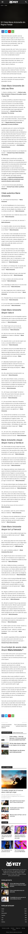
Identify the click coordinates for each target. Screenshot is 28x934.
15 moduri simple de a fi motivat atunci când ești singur (12, 791)
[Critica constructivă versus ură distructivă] (5, 892)
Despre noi (18, 928)
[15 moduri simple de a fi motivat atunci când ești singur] (14, 779)
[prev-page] (2, 757)
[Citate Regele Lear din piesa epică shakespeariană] (5, 752)
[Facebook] (2, 31)
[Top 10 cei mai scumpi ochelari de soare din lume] (7, 829)
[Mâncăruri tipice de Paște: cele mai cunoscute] (5, 816)
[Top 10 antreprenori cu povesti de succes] (7, 845)
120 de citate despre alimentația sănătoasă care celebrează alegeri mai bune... (18, 885)
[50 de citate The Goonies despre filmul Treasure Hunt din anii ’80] (5, 802)
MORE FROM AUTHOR (18, 732)
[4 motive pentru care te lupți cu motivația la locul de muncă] (5, 809)
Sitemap (23, 928)
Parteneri (12, 928)
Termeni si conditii (5, 928)
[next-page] (5, 757)
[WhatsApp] (12, 31)
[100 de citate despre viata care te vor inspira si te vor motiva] (5, 745)
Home (2, 5)
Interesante (4, 787)
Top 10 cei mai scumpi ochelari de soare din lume (6, 837)
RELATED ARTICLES (6, 732)
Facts (3, 833)
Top (2, 848)
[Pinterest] (9, 31)
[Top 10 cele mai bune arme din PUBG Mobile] (21, 845)
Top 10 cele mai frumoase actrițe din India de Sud (20, 725)
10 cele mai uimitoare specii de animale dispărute (6, 726)
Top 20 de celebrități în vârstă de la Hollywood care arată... (20, 837)
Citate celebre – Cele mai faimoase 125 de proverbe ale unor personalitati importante (17, 738)
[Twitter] (6, 31)
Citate (6, 5)
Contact (14, 929)
